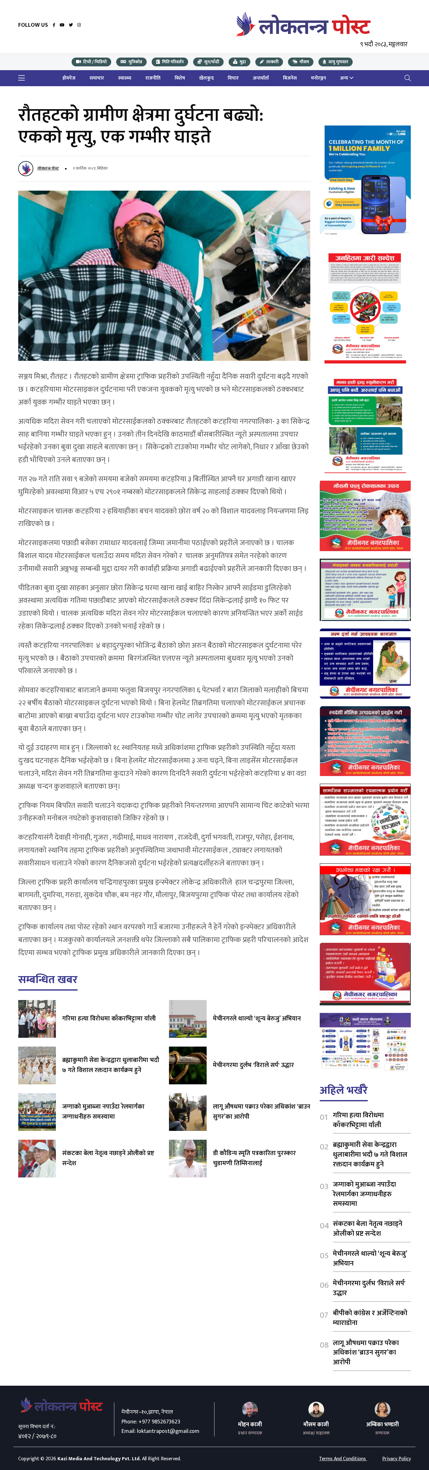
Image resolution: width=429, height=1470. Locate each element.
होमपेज (68, 78)
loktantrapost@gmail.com (168, 1431)
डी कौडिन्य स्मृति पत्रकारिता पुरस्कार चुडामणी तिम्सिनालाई (254, 1158)
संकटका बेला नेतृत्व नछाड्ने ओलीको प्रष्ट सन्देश (108, 1158)
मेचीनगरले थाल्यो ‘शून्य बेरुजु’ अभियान (257, 1018)
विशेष (180, 78)
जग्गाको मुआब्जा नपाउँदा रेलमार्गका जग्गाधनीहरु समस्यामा (103, 1111)
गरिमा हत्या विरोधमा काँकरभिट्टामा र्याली (109, 1018)
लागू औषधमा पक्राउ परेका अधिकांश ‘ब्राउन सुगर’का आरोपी (261, 1111)
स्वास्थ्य (124, 78)
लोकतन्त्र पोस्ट (48, 168)
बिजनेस (290, 78)
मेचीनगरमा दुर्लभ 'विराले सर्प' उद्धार (253, 1065)
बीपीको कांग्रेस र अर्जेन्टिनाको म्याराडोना (370, 1318)
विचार (233, 78)
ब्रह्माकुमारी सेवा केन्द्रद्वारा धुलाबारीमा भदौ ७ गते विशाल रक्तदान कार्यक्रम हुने (110, 1065)
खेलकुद (206, 78)
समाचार (97, 78)
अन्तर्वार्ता (261, 78)
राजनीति (152, 78)
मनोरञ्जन (318, 78)
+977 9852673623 (159, 1422)
